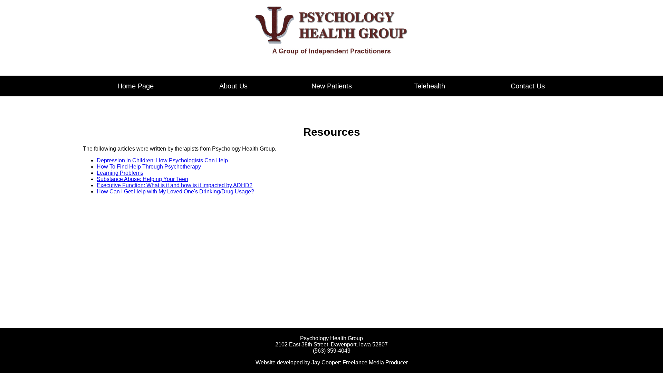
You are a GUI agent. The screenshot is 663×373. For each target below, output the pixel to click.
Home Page (135, 86)
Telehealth (429, 86)
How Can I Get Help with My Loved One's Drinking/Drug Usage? (175, 191)
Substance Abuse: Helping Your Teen (142, 179)
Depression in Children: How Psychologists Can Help (162, 160)
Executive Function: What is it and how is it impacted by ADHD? (174, 185)
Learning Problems (120, 173)
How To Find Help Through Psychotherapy (149, 167)
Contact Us (528, 86)
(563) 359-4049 (331, 351)
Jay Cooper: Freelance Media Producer (359, 362)
